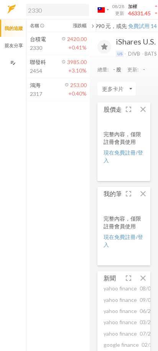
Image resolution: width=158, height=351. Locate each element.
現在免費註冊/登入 (123, 156)
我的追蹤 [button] (14, 28)
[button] (56, 9)
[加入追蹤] (104, 47)
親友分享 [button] (14, 45)
